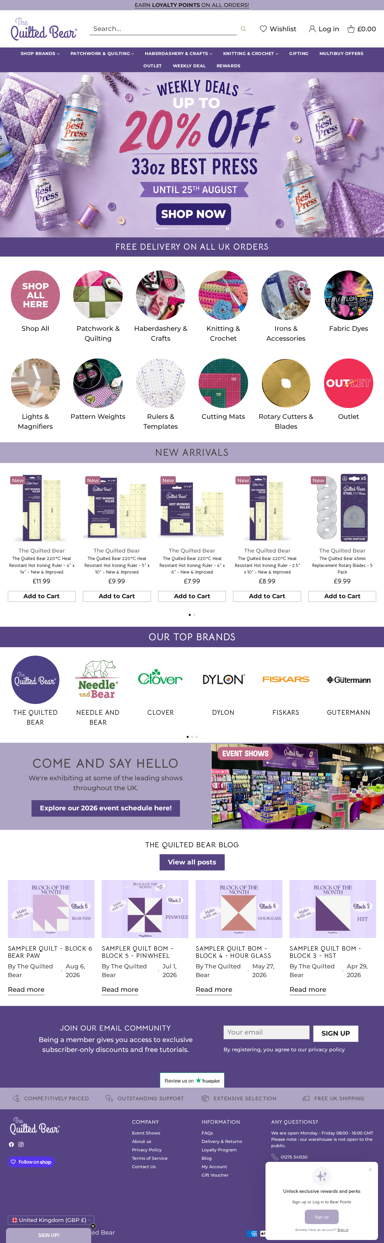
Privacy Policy (147, 1150)
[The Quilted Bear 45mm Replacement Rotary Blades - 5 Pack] (342, 508)
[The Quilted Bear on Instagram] (21, 1146)
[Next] (374, 539)
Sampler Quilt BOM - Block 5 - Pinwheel (138, 952)
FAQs (207, 1133)
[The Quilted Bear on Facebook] (11, 1146)
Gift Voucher (215, 1175)
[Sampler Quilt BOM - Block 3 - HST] (333, 909)
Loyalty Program (219, 1150)
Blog (207, 1158)
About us (141, 1141)
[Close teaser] (93, 1226)
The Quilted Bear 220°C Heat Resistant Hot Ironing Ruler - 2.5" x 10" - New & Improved (267, 565)
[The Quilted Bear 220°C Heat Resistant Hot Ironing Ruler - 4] (42, 508)
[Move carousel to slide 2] (188, 229)
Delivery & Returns (222, 1141)
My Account (214, 1166)
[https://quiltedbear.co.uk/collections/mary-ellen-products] (192, 154)
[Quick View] (67, 481)
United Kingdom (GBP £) (52, 1220)
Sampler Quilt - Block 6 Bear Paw (50, 952)
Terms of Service (150, 1158)
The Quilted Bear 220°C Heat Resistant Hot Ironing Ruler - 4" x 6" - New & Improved (192, 565)
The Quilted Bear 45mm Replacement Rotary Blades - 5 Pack (342, 565)
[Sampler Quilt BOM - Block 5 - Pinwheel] (145, 909)
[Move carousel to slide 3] (210, 229)
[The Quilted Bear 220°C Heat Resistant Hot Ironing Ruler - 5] (117, 508)
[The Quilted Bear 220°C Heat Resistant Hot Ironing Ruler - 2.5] (267, 508)
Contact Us (144, 1166)
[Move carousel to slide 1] (165, 229)
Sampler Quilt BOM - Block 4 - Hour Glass (234, 952)
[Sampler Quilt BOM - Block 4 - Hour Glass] (239, 909)
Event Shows (146, 1133)
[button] (48, 1235)
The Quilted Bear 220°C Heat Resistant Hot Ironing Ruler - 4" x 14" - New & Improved (41, 565)
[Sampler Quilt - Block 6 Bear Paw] (51, 909)
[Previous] (9, 539)
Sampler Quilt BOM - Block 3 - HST (326, 952)
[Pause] (227, 229)
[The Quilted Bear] (44, 29)
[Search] (243, 29)
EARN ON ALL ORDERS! (192, 5)
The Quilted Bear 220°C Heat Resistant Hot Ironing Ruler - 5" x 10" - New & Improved (116, 565)
